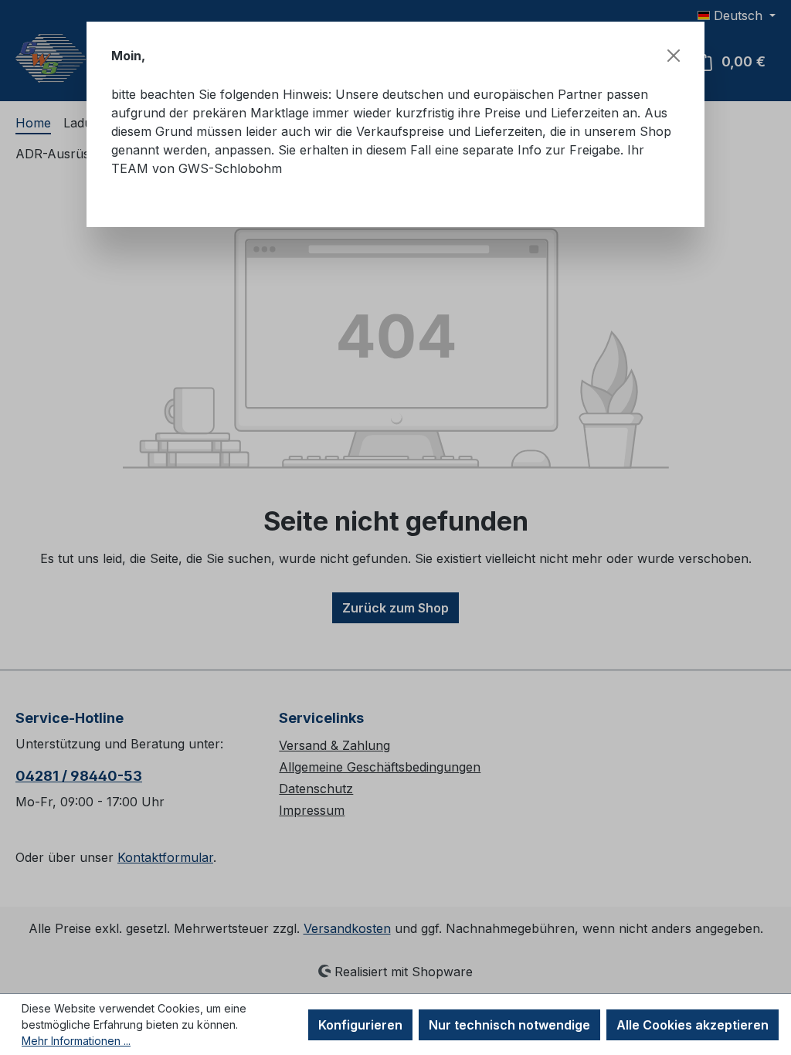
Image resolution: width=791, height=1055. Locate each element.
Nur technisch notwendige (509, 1025)
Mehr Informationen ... (76, 1040)
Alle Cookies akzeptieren (692, 1025)
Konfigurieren (360, 1025)
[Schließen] (673, 55)
